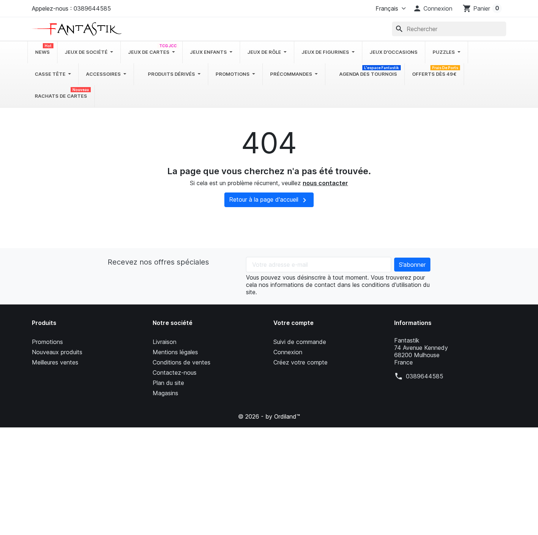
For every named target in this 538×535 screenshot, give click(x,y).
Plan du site (168, 382)
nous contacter (325, 183)
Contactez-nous (175, 372)
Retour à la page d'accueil (269, 200)
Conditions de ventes (181, 362)
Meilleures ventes (55, 362)
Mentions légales (175, 352)
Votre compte (293, 322)
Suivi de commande (299, 341)
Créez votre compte (300, 362)
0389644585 (424, 376)
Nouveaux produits (57, 352)
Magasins (165, 393)
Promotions (47, 341)
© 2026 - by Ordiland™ (269, 416)
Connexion (287, 352)
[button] (432, 8)
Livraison (164, 341)
